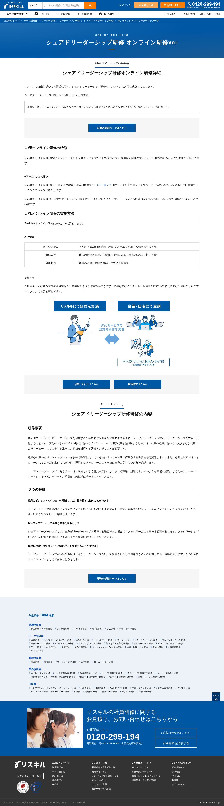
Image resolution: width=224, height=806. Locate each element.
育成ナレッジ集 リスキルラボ (146, 775)
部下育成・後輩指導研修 (117, 643)
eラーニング (104, 184)
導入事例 (171, 14)
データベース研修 (60, 691)
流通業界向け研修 (39, 676)
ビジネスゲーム (99, 779)
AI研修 (77, 691)
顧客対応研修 (82, 639)
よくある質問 (188, 14)
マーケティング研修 (66, 661)
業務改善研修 (81, 646)
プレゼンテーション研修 (173, 639)
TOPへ (216, 695)
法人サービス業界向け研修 (139, 672)
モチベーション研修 (40, 643)
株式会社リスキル (12, 802)
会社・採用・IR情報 (210, 14)
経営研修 (35, 639)
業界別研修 (35, 669)
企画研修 (65, 646)
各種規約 (81, 802)
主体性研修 (158, 646)
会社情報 (176, 771)
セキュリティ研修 (39, 691)
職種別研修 (35, 657)
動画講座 (86, 14)
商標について (68, 802)
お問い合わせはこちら (86, 384)
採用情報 (176, 775)
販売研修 (48, 661)
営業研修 (35, 661)
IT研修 (32, 684)
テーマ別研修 (36, 636)
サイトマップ (178, 784)
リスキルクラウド (140, 767)
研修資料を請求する (176, 743)
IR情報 (175, 779)
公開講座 (65, 14)
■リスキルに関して (181, 762)
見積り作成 (147, 5)
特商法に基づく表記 (50, 802)
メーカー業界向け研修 (167, 672)
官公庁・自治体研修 (40, 672)
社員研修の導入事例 (101, 788)
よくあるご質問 (99, 784)
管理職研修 (96, 628)
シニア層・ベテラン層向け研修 (121, 628)
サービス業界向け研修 (112, 672)
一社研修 (43, 14)
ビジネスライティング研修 (170, 643)
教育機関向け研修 (88, 672)
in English (108, 14)
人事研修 (85, 661)
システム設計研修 (164, 687)
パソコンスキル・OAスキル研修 (107, 646)
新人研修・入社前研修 (41, 628)
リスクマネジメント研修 (89, 643)
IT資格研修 (100, 687)
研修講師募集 (178, 767)
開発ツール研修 (109, 691)
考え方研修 (51, 646)
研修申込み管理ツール (142, 771)
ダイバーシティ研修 (143, 643)
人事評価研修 (174, 646)
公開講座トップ (99, 771)
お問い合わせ (174, 5)
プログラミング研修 (141, 687)
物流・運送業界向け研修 (64, 676)
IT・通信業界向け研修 (65, 672)
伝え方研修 (36, 646)
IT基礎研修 (85, 687)
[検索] (90, 5)
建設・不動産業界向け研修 (93, 676)
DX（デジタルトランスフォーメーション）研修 (53, 687)
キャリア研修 (37, 650)
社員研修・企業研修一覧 (103, 767)
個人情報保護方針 (30, 802)
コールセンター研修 (103, 661)
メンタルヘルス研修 (64, 643)
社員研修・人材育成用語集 (144, 779)
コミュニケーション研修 (146, 639)
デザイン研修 (128, 691)
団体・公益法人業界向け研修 (151, 676)
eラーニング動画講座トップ (105, 775)
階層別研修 (35, 624)
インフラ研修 (183, 687)
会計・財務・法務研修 (137, 646)
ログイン (124, 5)
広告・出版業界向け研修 (121, 676)
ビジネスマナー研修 (102, 639)
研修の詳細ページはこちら (112, 128)
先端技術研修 (91, 691)
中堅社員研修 (80, 628)
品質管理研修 (145, 691)
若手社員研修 (63, 628)
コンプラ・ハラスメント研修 (57, 639)
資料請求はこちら (138, 384)
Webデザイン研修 (118, 687)
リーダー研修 (123, 639)
